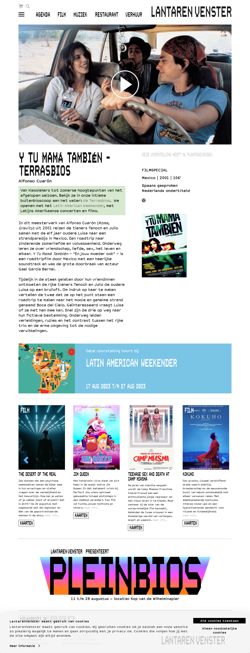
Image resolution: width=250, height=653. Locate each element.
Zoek (27, 6)
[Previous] (26, 460)
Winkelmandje (20, 6)
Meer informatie (22, 646)
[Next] (224, 460)
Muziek (80, 15)
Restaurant (106, 15)
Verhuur (133, 15)
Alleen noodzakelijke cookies (219, 630)
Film (61, 15)
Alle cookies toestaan (219, 621)
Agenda (43, 15)
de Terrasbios (96, 200)
